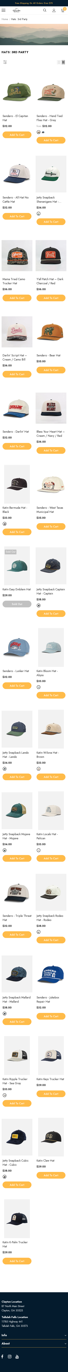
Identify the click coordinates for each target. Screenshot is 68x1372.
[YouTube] (17, 1357)
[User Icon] (54, 10)
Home (5, 19)
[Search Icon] (44, 10)
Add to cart (17, 135)
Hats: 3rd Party (19, 19)
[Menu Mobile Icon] (3, 10)
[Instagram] (9, 1357)
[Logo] (17, 10)
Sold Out (17, 604)
